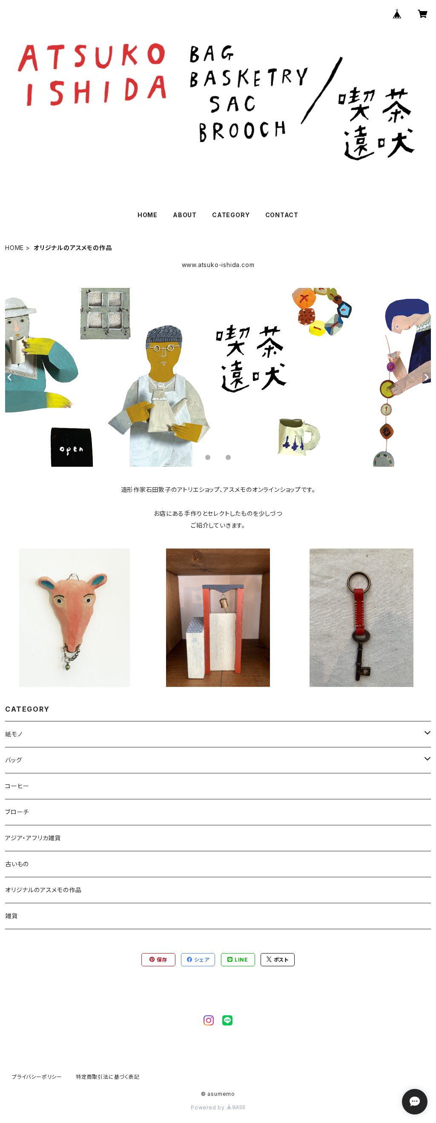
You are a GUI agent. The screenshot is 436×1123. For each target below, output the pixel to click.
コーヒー (17, 786)
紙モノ (13, 734)
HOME (148, 214)
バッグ (13, 760)
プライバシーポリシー (37, 1077)
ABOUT (185, 214)
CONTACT (282, 214)
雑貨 (11, 915)
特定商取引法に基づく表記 (108, 1077)
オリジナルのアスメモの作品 (43, 889)
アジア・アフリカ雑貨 (33, 838)
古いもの (17, 863)
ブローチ (17, 812)
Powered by (209, 1107)
